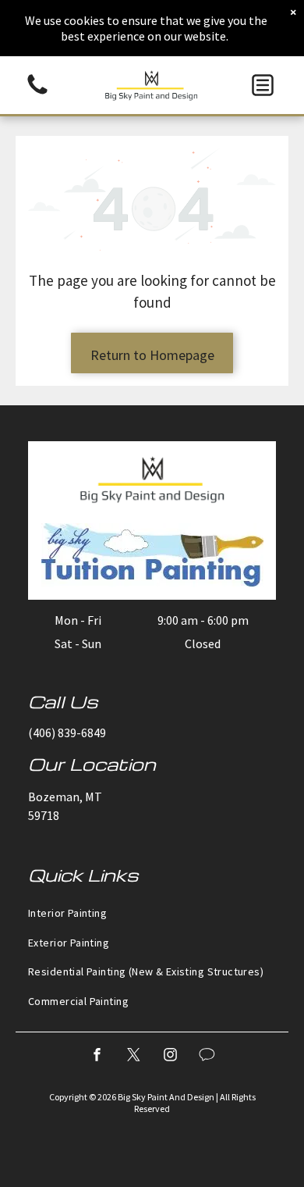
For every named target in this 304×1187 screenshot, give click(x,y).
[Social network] (207, 1057)
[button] (262, 85)
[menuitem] (152, 913)
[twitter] (134, 1057)
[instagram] (171, 1057)
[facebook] (97, 1057)
